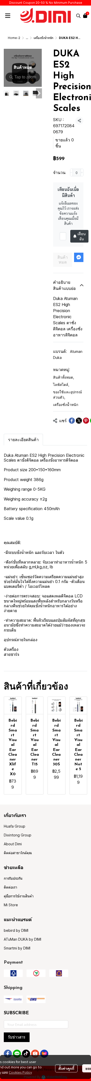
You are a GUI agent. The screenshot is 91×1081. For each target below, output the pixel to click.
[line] (17, 1054)
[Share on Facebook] (72, 421)
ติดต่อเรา (10, 887)
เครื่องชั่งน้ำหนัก (43, 38)
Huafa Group (14, 826)
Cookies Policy (20, 1072)
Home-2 (14, 38)
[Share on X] (79, 421)
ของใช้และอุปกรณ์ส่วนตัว (67, 394)
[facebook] (8, 1054)
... (27, 38)
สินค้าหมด (62, 260)
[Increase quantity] (82, 172)
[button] (78, 15)
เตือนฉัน (81, 236)
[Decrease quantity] (71, 172)
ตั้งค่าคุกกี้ (66, 1068)
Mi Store (11, 905)
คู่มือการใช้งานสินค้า (19, 896)
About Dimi (13, 844)
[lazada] (44, 1054)
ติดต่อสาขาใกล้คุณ (18, 853)
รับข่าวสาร (16, 1037)
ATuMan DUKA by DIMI (22, 939)
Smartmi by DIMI (17, 948)
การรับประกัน (13, 878)
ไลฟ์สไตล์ (61, 384)
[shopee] (35, 1054)
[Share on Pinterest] (86, 421)
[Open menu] (8, 16)
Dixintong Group (17, 835)
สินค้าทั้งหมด (63, 377)
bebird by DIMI (16, 930)
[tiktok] (26, 1054)
